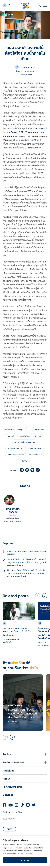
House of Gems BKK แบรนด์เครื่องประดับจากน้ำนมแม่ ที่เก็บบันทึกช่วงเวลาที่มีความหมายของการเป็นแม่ (26, 573)
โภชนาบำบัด (25, 435)
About (6, 779)
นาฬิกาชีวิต (39, 429)
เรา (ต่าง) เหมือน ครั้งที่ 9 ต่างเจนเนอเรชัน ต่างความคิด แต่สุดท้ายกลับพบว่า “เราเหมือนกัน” (22, 715)
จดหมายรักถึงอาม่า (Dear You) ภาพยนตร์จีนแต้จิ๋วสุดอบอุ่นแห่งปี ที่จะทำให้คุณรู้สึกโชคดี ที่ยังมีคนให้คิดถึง (27, 562)
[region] (25, 851)
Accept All (25, 860)
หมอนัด (11, 435)
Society (42, 642)
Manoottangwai (15, 705)
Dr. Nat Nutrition (34, 448)
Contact (8, 795)
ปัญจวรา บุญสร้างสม (13, 510)
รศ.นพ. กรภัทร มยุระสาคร (24, 442)
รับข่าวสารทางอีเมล (14, 812)
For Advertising (12, 787)
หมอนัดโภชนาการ (15, 448)
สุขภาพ (24, 460)
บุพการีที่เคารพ (35, 454)
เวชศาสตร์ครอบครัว (16, 454)
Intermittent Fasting (13, 429)
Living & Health (27, 67)
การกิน (38, 435)
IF (28, 429)
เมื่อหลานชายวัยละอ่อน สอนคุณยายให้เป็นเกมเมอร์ (26, 552)
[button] (44, 595)
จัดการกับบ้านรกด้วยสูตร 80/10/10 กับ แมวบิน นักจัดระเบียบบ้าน (17, 631)
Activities (8, 770)
